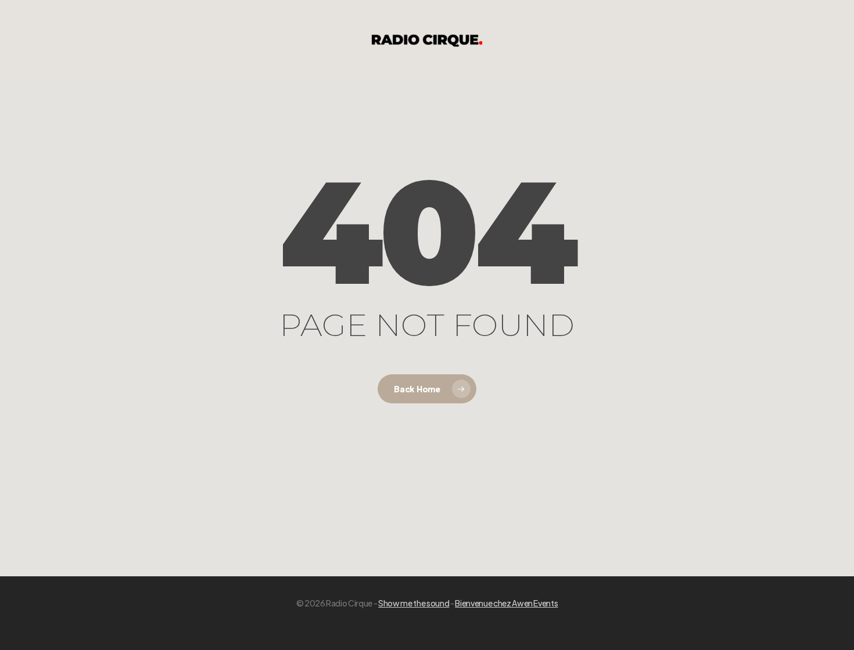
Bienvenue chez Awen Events (506, 603)
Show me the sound (413, 603)
